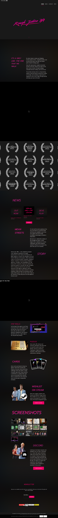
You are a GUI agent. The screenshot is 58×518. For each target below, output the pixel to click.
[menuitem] (42, 4)
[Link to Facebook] (1, 0)
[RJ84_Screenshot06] (14, 439)
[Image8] (29, 427)
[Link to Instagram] (4, 0)
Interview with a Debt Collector (28, 216)
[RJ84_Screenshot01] (14, 433)
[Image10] (43, 427)
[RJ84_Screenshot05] (43, 433)
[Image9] (36, 427)
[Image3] (29, 421)
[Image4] (36, 421)
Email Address (26, 494)
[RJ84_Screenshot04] (36, 433)
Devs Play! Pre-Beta (39, 217)
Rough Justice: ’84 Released (16, 217)
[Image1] (14, 421)
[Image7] (21, 427)
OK (41, 516)
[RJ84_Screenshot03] (29, 433)
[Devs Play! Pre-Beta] (41, 211)
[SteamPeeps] (19, 392)
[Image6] (14, 427)
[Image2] (21, 421)
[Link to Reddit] (5, 0)
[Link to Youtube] (7, 0)
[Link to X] (2, 0)
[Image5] (43, 421)
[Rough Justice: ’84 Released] (16, 211)
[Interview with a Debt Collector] (29, 210)
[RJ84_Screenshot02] (21, 433)
